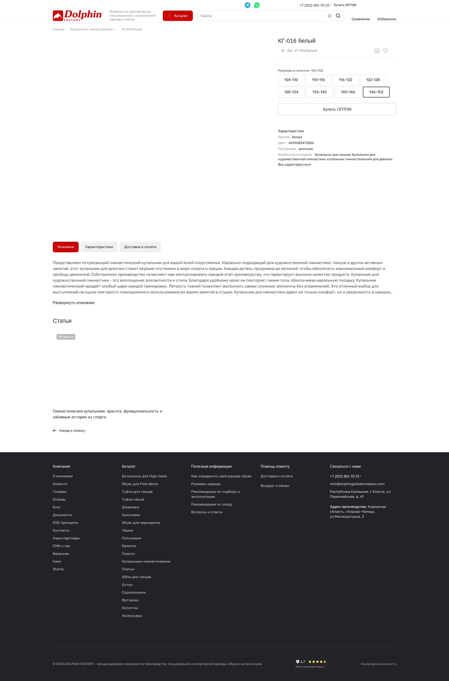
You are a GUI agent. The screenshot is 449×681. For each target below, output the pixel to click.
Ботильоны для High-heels (144, 476)
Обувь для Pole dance (140, 484)
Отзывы (59, 499)
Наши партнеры (66, 538)
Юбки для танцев (136, 577)
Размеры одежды (206, 484)
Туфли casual (133, 499)
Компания (61, 466)
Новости (60, 484)
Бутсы (127, 585)
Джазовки (130, 507)
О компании (63, 476)
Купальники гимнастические (146, 561)
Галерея (59, 492)
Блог (57, 507)
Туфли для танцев (137, 492)
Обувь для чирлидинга (141, 523)
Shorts (58, 569)
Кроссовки (131, 515)
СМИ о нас (61, 546)
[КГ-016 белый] (176, 130)
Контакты (61, 530)
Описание (65, 247)
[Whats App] (257, 5)
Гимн (57, 561)
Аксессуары (132, 616)
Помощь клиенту (275, 466)
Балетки (129, 546)
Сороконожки (134, 592)
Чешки (127, 530)
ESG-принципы (65, 523)
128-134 (291, 92)
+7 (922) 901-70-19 (314, 5)
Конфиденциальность (378, 664)
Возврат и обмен (275, 486)
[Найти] (338, 16)
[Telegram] (247, 5)
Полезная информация (211, 466)
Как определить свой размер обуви (221, 476)
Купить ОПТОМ (345, 5)
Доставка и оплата (140, 247)
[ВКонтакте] (55, 632)
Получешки (131, 538)
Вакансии (61, 554)
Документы (62, 515)
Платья (128, 569)
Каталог (129, 466)
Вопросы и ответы (207, 512)
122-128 (373, 80)
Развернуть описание (74, 302)
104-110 (291, 80)
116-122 (345, 80)
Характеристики (99, 247)
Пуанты (128, 554)
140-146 (348, 92)
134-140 (319, 92)
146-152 (376, 92)
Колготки (130, 608)
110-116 (318, 80)
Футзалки (130, 600)
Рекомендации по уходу (211, 504)
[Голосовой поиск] (329, 15)
